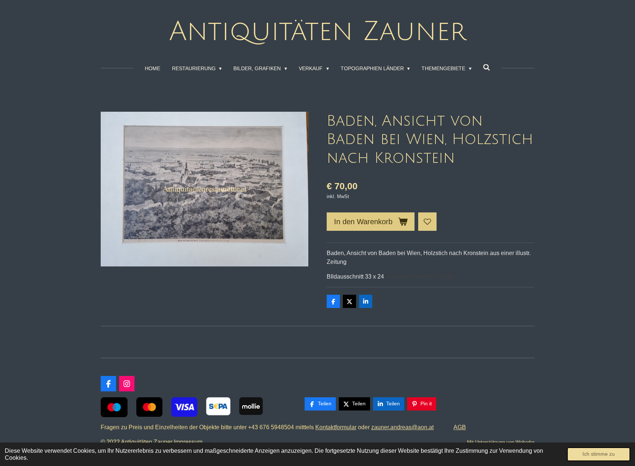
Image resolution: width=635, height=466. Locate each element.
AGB (459, 427)
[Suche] (487, 67)
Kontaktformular (335, 427)
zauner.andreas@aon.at (402, 427)
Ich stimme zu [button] (598, 454)
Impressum (189, 442)
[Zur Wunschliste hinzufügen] (427, 221)
